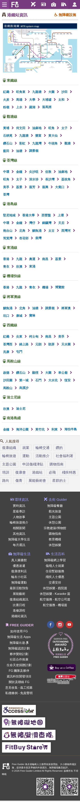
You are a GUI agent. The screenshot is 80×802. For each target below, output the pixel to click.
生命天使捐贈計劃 (19, 665)
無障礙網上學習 (55, 560)
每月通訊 (19, 545)
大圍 (51, 91)
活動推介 (43, 456)
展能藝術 (19, 593)
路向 (5, 481)
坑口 (6, 315)
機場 (45, 287)
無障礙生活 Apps (19, 637)
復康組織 (9, 448)
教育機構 (55, 539)
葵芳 (32, 187)
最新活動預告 (19, 588)
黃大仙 (53, 135)
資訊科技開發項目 (19, 676)
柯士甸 (34, 336)
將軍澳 (66, 308)
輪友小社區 (19, 577)
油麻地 (37, 128)
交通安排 (55, 582)
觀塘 (67, 143)
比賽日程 (19, 605)
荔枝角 (66, 179)
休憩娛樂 (55, 545)
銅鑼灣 (47, 222)
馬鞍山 (8, 388)
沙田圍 (8, 380)
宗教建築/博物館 (55, 528)
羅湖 (32, 107)
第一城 (24, 380)
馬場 (19, 99)
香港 (6, 259)
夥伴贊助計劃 (19, 654)
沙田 (64, 91)
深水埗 (34, 179)
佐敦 (48, 171)
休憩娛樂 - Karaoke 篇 (55, 593)
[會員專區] (74, 4)
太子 (64, 128)
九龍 (19, 259)
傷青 (18, 481)
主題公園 (9, 464)
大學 (32, 99)
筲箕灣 (8, 238)
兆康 (6, 351)
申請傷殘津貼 (32, 464)
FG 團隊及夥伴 (19, 670)
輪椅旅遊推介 (19, 522)
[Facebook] (50, 625)
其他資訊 (19, 533)
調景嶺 (33, 150)
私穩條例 (11, 693)
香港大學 (29, 215)
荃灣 (6, 194)
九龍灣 (37, 143)
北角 (22, 230)
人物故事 (19, 517)
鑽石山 (8, 143)
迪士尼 (20, 408)
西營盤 (47, 215)
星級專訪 (19, 511)
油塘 (19, 151)
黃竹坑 (40, 429)
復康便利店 (19, 571)
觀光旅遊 (55, 511)
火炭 (6, 99)
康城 (19, 315)
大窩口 (60, 187)
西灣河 (66, 230)
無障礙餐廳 (55, 505)
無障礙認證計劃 (19, 648)
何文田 (21, 128)
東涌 (32, 266)
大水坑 (53, 380)
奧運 (32, 259)
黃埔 (6, 128)
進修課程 (19, 610)
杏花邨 (24, 238)
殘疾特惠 (69, 472)
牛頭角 (53, 143)
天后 (61, 222)
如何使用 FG (19, 631)
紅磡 (6, 91)
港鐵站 (37, 472)
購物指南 (56, 464)
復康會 (20, 472)
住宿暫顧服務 (55, 571)
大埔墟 (47, 99)
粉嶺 (6, 107)
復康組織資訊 (19, 599)
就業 (25, 448)
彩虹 (22, 143)
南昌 (45, 259)
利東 (54, 429)
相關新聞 (19, 528)
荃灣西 (8, 344)
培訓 (5, 472)
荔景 (19, 187)
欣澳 (19, 266)
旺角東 (21, 91)
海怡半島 (70, 429)
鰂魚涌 (37, 230)
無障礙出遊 (18, 642)
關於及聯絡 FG (19, 682)
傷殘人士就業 (55, 565)
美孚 (6, 187)
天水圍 (66, 344)
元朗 (38, 344)
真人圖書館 (19, 560)
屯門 (19, 351)
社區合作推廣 (19, 659)
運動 (25, 456)
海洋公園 (22, 429)
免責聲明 (26, 693)
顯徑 (35, 372)
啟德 (6, 372)
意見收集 (11, 687)
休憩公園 (55, 522)
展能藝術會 (37, 481)
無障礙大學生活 (19, 539)
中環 (6, 171)
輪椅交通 (43, 448)
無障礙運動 (19, 582)
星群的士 (59, 481)
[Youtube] (69, 625)
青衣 (6, 266)
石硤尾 (8, 135)
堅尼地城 (9, 215)
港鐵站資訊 (17, 15)
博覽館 (59, 287)
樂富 (38, 135)
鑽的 (59, 448)
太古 (51, 230)
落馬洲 (46, 107)
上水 (19, 107)
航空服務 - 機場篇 (55, 605)
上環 (61, 215)
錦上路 (24, 344)
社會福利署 (64, 456)
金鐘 (19, 171)
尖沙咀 (34, 171)
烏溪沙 (24, 387)
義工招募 (26, 687)
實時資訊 (19, 505)
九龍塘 (37, 91)
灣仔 (32, 222)
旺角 (51, 128)
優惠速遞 (19, 565)
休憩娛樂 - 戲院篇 (55, 588)
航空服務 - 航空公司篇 (55, 599)
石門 (38, 380)
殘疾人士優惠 (55, 577)
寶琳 (32, 315)
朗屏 (51, 344)
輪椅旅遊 (9, 456)
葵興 (45, 187)
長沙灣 (50, 179)
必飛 (52, 472)
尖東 (19, 336)
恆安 (67, 380)
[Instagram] (60, 625)
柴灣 (38, 238)
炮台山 (8, 230)
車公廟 (63, 372)
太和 (61, 99)
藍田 (6, 151)
